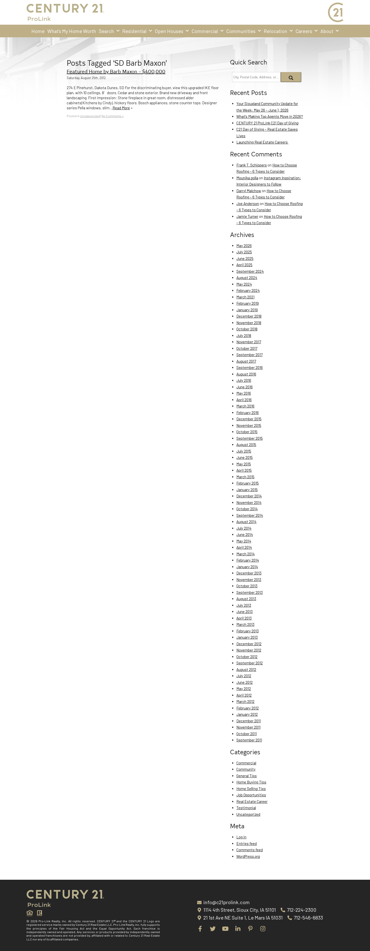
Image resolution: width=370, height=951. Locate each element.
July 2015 (243, 451)
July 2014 (243, 528)
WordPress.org (248, 856)
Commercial (205, 31)
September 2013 (249, 592)
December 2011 (248, 721)
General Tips (246, 775)
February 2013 (247, 631)
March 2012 (245, 701)
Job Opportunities (251, 795)
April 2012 (244, 695)
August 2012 (246, 669)
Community (245, 769)
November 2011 (248, 727)
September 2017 (249, 354)
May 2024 (244, 284)
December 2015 (249, 419)
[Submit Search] (291, 77)
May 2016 (243, 393)
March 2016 (245, 406)
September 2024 (250, 271)
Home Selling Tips (251, 788)
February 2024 (248, 290)
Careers (303, 31)
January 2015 (247, 489)
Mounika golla (247, 178)
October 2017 (246, 348)
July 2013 (243, 605)
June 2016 (244, 387)
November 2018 (248, 322)
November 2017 (248, 341)
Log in (241, 837)
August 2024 (246, 277)
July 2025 (244, 252)
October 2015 (246, 431)
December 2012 (249, 643)
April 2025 (244, 264)
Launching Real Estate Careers (262, 142)
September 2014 (249, 515)
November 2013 (248, 579)
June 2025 (244, 258)
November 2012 (248, 650)
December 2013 (249, 573)
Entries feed (246, 843)
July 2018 (243, 335)
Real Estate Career (252, 801)
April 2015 (244, 470)
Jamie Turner (247, 216)
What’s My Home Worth (71, 31)
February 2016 (247, 412)
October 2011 (246, 733)
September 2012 (249, 663)
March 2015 (245, 476)
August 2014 (246, 521)
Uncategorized (90, 116)
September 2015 (249, 438)
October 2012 (246, 656)
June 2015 (244, 457)
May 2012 (243, 688)
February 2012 (247, 708)
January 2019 (247, 310)
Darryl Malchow (248, 190)
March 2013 (245, 624)
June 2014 (244, 534)
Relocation (275, 31)
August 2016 (246, 374)
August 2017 (246, 361)
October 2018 (246, 329)
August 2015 (246, 444)
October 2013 (246, 586)
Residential (134, 31)
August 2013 (246, 598)
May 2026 (244, 245)
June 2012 (244, 682)
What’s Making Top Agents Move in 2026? (269, 116)
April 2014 (244, 547)
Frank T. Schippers (251, 165)
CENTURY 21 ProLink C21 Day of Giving (267, 123)
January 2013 (247, 637)
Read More (121, 108)
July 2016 (243, 380)
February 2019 (247, 303)
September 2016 (249, 367)
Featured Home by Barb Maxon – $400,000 (116, 71)
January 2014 (247, 566)
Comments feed (249, 849)
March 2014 (245, 554)
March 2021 (245, 297)
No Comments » (113, 116)
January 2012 (247, 714)
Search (106, 31)
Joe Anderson (247, 203)
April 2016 (244, 399)
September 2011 (249, 740)
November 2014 (249, 502)
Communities (240, 31)
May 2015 (243, 464)
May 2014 (243, 541)
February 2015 (247, 483)
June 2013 (244, 611)
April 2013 (244, 618)
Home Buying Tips (251, 782)
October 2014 (247, 508)
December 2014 (249, 496)
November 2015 (248, 425)
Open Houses (169, 31)
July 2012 (243, 675)
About (326, 31)
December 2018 (249, 316)
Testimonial (246, 807)
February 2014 (247, 560)
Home (38, 31)
